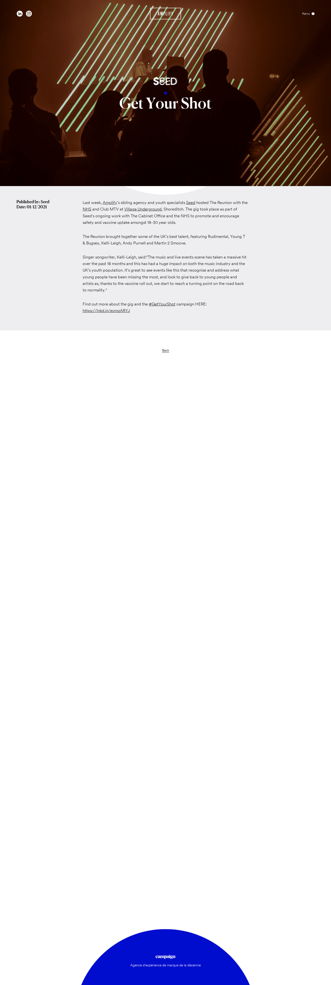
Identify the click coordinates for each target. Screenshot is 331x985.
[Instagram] (29, 13)
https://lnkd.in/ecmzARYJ (106, 310)
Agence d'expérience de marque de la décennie (165, 965)
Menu (306, 14)
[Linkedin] (19, 13)
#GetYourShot (162, 304)
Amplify (110, 202)
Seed (190, 202)
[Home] (165, 13)
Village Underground (143, 209)
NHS (87, 209)
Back (165, 350)
